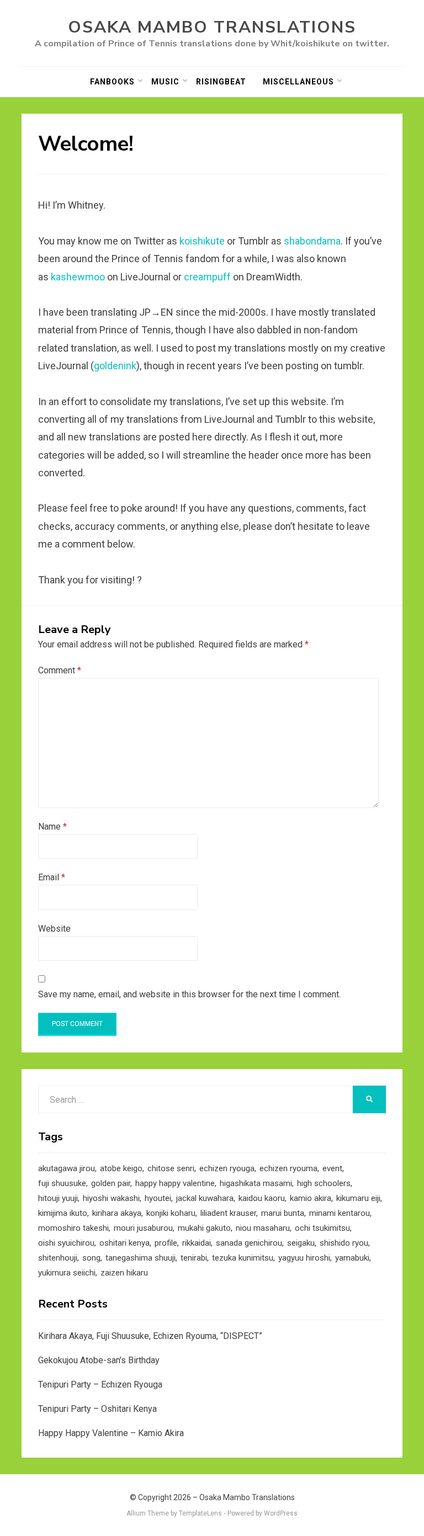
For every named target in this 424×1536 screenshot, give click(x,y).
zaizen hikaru (124, 1273)
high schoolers (324, 1183)
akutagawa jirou (66, 1168)
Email (51, 877)
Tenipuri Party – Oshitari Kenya (97, 1409)
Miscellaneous (298, 81)
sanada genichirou (249, 1243)
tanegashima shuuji (140, 1258)
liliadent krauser (228, 1213)
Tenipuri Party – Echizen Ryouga (100, 1384)
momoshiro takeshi (73, 1228)
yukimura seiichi (67, 1273)
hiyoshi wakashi (111, 1198)
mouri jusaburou (143, 1228)
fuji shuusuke (62, 1183)
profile (166, 1243)
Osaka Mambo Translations (212, 27)
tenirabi (194, 1258)
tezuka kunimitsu (242, 1258)
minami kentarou (339, 1213)
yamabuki (352, 1258)
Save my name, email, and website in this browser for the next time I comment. (189, 994)
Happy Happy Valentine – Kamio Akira (111, 1433)
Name (52, 826)
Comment (59, 670)
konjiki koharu (170, 1213)
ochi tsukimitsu (322, 1228)
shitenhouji (57, 1258)
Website (54, 928)
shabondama (312, 241)
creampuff (207, 277)
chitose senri (170, 1168)
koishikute (202, 241)
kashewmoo (78, 277)
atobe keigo (121, 1168)
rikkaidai (196, 1243)
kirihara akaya (116, 1213)
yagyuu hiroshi (304, 1258)
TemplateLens (200, 1513)
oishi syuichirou (66, 1243)
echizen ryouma (288, 1168)
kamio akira (310, 1198)
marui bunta (282, 1213)
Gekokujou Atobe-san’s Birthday (99, 1360)
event (332, 1168)
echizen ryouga (227, 1168)
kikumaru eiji (358, 1198)
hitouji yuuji (58, 1198)
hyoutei (158, 1198)
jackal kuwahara (205, 1198)
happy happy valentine (175, 1183)
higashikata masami (256, 1183)
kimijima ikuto (62, 1213)
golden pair (110, 1183)
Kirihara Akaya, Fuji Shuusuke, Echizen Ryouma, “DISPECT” (150, 1336)
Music (165, 81)
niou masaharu (263, 1228)
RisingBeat (221, 81)
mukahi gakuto (204, 1228)
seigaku (301, 1243)
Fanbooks (112, 81)
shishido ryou (344, 1243)
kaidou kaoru (262, 1198)
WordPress (281, 1513)
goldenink (115, 365)
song (91, 1258)
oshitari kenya (124, 1243)
